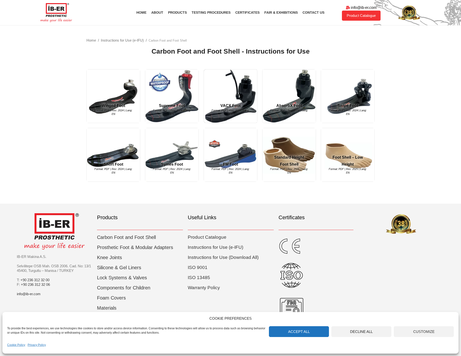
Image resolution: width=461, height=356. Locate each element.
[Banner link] (113, 96)
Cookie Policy (16, 345)
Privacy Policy (37, 345)
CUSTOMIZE (424, 332)
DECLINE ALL (361, 332)
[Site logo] (56, 12)
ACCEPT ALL (299, 332)
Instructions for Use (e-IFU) (122, 40)
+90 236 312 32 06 (35, 284)
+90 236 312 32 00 (34, 280)
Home (91, 40)
